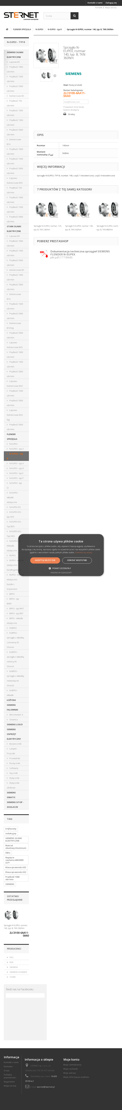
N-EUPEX (13, 443)
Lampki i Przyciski (12, 751)
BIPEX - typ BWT (16, 608)
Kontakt (98, 7)
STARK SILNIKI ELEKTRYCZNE (14, 229)
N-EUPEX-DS (15, 507)
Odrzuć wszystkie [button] (77, 560)
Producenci (14, 948)
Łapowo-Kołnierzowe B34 (15, 383)
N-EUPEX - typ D (16, 468)
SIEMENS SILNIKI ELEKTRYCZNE (15, 54)
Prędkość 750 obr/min (14, 103)
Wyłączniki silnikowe (13, 785)
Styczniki (13, 773)
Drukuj (71, 114)
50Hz (7, 852)
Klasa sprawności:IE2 (15, 872)
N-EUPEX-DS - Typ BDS (14, 524)
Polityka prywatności (10, 1076)
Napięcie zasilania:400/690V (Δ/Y (14, 860)
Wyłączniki (14, 778)
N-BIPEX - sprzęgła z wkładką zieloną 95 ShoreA (15, 659)
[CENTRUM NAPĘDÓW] (21, 16)
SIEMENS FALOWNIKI (12, 707)
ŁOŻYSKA (11, 700)
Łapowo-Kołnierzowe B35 (15, 180)
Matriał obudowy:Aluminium (15, 846)
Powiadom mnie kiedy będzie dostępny (73, 108)
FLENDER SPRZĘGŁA (12, 436)
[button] (61, 568)
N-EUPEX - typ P (16, 478)
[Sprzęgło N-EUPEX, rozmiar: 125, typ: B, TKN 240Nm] (48, 209)
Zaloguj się (111, 2)
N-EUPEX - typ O (14, 485)
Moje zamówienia (72, 1064)
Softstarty (13, 768)
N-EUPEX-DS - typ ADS (14, 514)
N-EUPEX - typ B (15, 456)
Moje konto (71, 1059)
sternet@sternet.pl (46, 1086)
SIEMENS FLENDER (18, 972)
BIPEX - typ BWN (13, 601)
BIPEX (12, 593)
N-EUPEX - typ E (16, 473)
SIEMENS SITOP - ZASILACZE (15, 804)
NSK (11, 962)
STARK (12, 977)
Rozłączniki (14, 763)
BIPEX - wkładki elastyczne (15, 620)
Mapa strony (111, 7)
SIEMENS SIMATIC (11, 795)
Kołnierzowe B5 (16, 95)
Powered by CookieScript (61, 572)
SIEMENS (9, 884)
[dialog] (61, 555)
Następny (54, 75)
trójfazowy (10, 828)
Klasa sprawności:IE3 (15, 867)
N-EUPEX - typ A (16, 448)
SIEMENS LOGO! (15, 724)
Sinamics (13, 719)
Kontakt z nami (95, 2)
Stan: (65, 84)
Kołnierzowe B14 (14, 142)
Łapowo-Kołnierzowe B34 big (15, 415)
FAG (11, 957)
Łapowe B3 (14, 62)
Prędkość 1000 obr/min (15, 69)
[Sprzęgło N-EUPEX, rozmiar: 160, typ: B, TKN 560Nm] (79, 209)
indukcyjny (10, 833)
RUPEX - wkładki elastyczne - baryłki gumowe (15, 565)
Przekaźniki (14, 758)
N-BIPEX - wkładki (12, 693)
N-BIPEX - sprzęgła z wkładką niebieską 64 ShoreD (15, 678)
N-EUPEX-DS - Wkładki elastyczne (14, 546)
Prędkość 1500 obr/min (15, 79)
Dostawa (8, 1066)
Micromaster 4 (16, 714)
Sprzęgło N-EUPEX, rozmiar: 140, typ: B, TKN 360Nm (16, 927)
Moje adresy (69, 1073)
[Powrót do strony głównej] (7, 29)
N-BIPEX (13, 628)
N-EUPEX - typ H (16, 463)
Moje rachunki (70, 1068)
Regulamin (9, 1081)
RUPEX (12, 555)
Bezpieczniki (15, 743)
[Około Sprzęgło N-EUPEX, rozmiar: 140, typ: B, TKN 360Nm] (11, 915)
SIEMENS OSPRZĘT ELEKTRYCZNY (14, 734)
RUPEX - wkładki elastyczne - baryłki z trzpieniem (15, 581)
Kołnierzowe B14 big (14, 325)
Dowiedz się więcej (83, 552)
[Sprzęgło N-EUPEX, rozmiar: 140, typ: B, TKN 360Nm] (46, 75)
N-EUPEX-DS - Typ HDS (14, 533)
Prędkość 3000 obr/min (15, 88)
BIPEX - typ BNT (16, 613)
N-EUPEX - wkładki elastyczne (13, 497)
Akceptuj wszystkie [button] (45, 560)
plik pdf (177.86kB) (80, 254)
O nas (6, 1070)
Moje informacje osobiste (76, 1077)
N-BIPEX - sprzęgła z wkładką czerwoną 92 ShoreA (15, 640)
